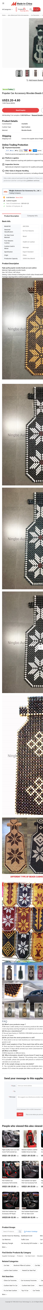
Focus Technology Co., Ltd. (26, 1302)
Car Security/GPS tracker (29, 1243)
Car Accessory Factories (29, 1280)
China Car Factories (10, 1280)
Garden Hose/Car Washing (10, 1236)
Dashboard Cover (26, 1236)
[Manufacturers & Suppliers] (21, 4)
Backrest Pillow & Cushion (22, 1265)
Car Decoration (35, 15)
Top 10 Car (24, 1290)
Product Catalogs (31, 1231)
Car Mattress (6, 1239)
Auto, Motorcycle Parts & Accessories (18, 15)
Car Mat (37, 1265)
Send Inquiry (20, 110)
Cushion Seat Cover (28, 1285)
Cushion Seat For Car (10, 1285)
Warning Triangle (7, 1243)
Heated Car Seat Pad (28, 1270)
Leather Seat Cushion (11, 1270)
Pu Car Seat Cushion (10, 1290)
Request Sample (37, 115)
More (4, 1294)
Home (4, 15)
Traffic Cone (25, 1239)
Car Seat (6, 1265)
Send (20, 1114)
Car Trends (36, 1290)
